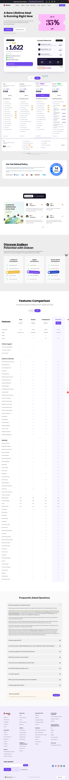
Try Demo (16, 769)
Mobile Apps (32, 5)
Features (17, 5)
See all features (38, 135)
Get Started (62, 5)
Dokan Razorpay (54, 610)
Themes (27, 5)
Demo (39, 5)
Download (63, 145)
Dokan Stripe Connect (15, 610)
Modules (23, 5)
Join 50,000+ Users (24, 769)
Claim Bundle (8, 29)
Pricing (49, 5)
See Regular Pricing (20, 29)
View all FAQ (56, 695)
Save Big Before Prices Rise (35, 1)
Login (57, 5)
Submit (25, 765)
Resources (43, 5)
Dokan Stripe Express (24, 610)
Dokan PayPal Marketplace (35, 610)
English (60, 777)
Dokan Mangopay (44, 610)
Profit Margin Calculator (56, 745)
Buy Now (10, 95)
